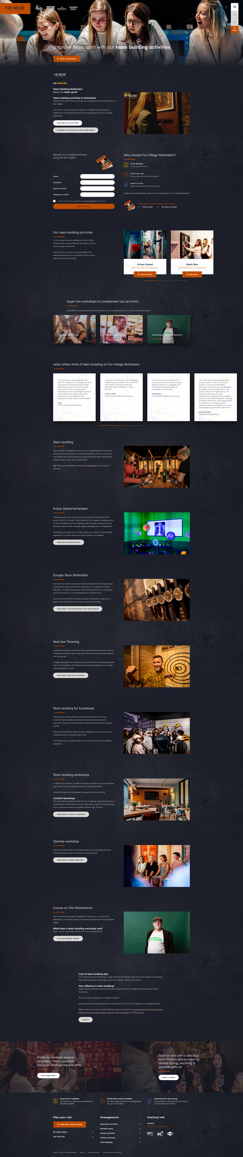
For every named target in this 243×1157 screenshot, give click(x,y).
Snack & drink (168, 1077)
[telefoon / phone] (234, 14)
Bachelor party (106, 1129)
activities (140, 1012)
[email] (234, 22)
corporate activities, (141, 1009)
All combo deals (60, 1132)
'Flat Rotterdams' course (68, 938)
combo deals (92, 466)
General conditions (94, 1152)
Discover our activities (68, 123)
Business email (59, 188)
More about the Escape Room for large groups (78, 609)
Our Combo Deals (48, 1076)
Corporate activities (109, 1124)
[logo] (15, 8)
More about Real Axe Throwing (71, 675)
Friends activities (107, 1138)
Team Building (106, 1142)
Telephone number (61, 194)
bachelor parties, (99, 1012)
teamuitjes (124, 1012)
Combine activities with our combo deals (76, 130)
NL (227, 7)
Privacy (82, 1152)
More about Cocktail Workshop (71, 814)
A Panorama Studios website (112, 1152)
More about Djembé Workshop (70, 860)
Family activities (107, 1133)
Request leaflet (84, 206)
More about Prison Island (68, 542)
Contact (150, 1123)
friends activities (85, 1012)
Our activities (59, 1136)
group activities (113, 1012)
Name (55, 176)
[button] (234, 17)
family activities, (156, 1009)
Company (57, 182)
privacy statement (90, 201)
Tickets (85, 1020)
